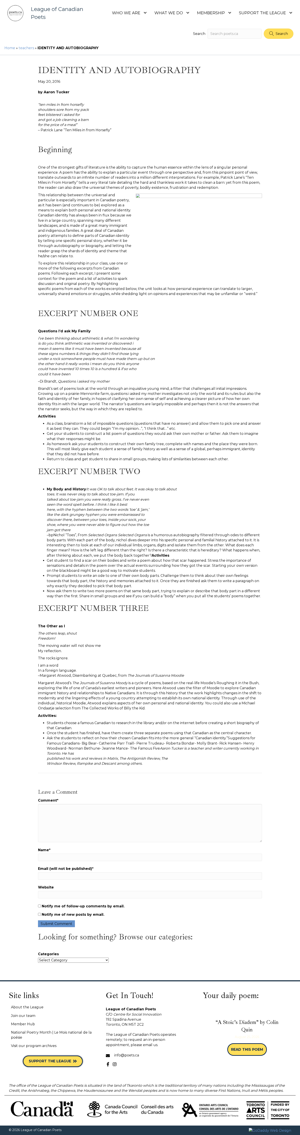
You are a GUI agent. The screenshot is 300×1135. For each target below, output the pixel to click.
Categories (48, 954)
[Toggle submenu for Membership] (229, 12)
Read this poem (249, 1049)
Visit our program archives (33, 1046)
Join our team (23, 1016)
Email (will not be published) (66, 869)
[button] (278, 34)
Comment (48, 800)
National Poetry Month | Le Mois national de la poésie (51, 1035)
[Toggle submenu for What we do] (187, 12)
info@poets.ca (126, 1055)
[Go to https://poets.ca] (46, 13)
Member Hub (23, 1024)
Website (46, 887)
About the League (27, 1007)
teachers (26, 48)
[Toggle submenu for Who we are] (145, 12)
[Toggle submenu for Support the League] (290, 12)
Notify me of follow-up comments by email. (83, 906)
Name (44, 850)
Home (9, 48)
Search (199, 34)
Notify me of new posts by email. (73, 914)
